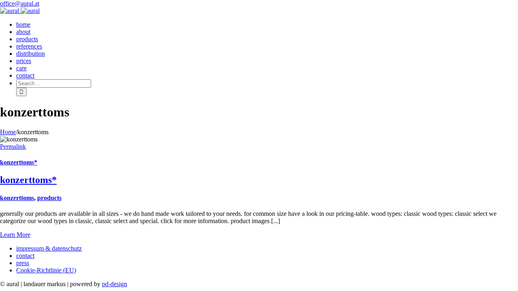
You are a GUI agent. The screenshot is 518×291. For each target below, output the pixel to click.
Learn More (15, 234)
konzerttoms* (18, 162)
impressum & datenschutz (49, 248)
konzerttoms (17, 197)
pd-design (114, 283)
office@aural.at (19, 3)
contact (25, 255)
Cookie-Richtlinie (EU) (46, 270)
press (22, 262)
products (49, 197)
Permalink (13, 146)
